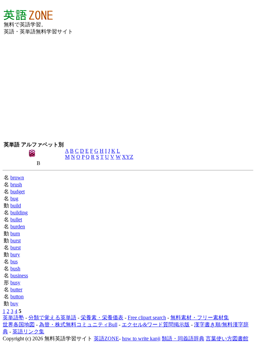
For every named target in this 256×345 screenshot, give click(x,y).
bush (15, 268)
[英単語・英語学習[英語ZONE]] (28, 18)
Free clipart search (147, 317)
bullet (16, 219)
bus (14, 261)
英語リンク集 (28, 331)
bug (14, 198)
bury (15, 254)
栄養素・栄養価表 (102, 317)
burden (17, 226)
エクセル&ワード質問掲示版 (156, 324)
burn (15, 233)
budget (17, 191)
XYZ (127, 157)
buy (14, 303)
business (19, 275)
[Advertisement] (152, 22)
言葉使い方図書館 (227, 338)
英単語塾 (13, 317)
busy (15, 282)
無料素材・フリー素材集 (199, 317)
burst (15, 240)
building (19, 212)
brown (17, 177)
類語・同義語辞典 (183, 338)
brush (16, 184)
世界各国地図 (19, 324)
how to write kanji (141, 338)
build (15, 205)
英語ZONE (106, 338)
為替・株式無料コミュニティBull (78, 324)
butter (16, 289)
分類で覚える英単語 (52, 317)
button (17, 296)
